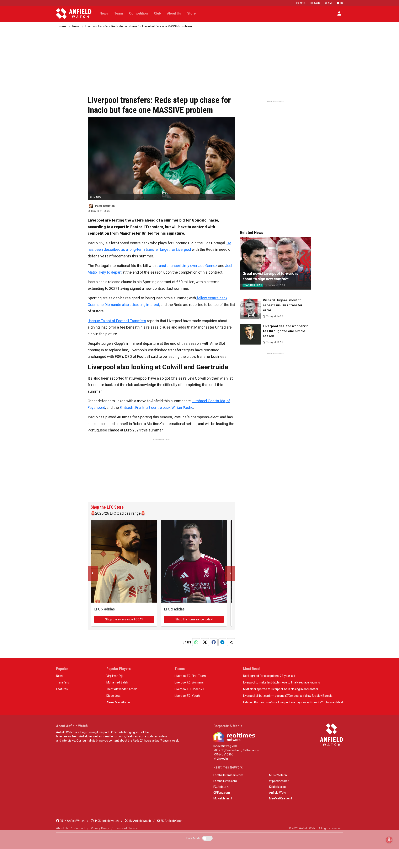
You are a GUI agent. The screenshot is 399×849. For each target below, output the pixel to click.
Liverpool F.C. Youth (187, 695)
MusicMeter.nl (278, 775)
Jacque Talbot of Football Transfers (117, 321)
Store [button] (191, 13)
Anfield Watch (278, 792)
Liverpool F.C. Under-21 (189, 689)
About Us (62, 828)
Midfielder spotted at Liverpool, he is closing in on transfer (280, 689)
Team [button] (118, 13)
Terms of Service (126, 828)
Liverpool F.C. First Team (190, 675)
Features (62, 689)
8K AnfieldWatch (171, 820)
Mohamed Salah (117, 682)
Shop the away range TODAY (124, 619)
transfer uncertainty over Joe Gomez (186, 265)
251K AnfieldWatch (72, 820)
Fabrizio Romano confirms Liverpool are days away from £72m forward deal (293, 702)
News (76, 26)
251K (302, 3)
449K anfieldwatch (106, 820)
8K (341, 3)
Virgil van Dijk (114, 675)
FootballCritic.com (225, 781)
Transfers (62, 682)
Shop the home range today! (194, 619)
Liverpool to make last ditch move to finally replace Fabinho (281, 682)
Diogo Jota (113, 695)
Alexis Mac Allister (118, 702)
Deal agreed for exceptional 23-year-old (269, 675)
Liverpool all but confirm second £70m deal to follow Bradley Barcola (287, 695)
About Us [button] (174, 13)
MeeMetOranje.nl (280, 798)
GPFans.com (221, 792)
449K (317, 3)
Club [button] (157, 13)
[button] (339, 13)
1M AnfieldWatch (139, 820)
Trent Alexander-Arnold (121, 689)
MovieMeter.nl (222, 798)
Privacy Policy (100, 828)
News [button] (104, 13)
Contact (79, 828)
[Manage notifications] (389, 840)
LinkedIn (222, 758)
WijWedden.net (279, 781)
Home (62, 26)
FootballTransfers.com (228, 775)
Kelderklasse (277, 786)
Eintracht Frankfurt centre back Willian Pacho (156, 407)
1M (330, 3)
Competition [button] (138, 13)
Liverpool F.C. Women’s (189, 682)
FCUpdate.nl (221, 786)
